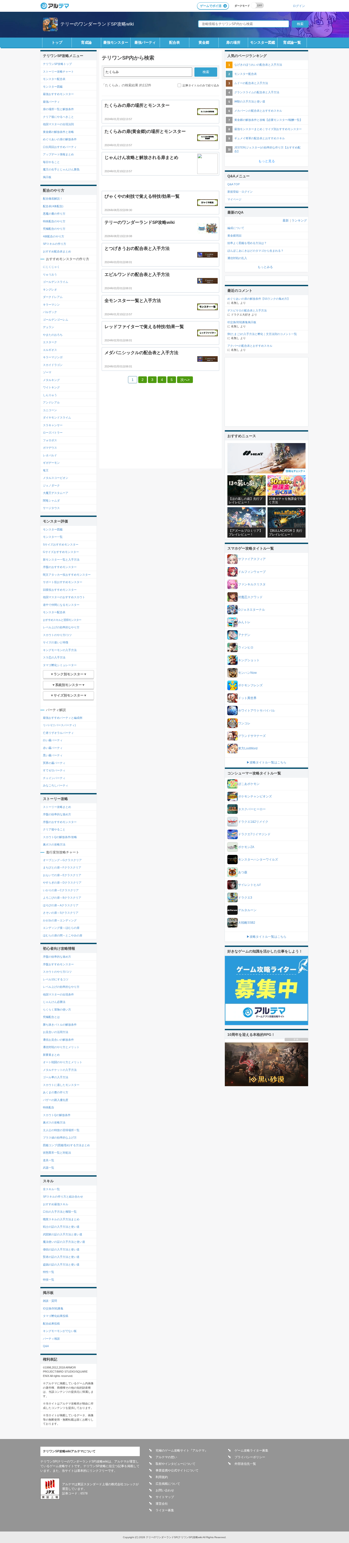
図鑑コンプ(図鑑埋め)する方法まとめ (66, 1145)
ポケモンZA (246, 847)
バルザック (50, 312)
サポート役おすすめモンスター (62, 582)
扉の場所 (233, 42)
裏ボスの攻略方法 (54, 844)
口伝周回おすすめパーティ (60, 146)
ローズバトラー (53, 432)
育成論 (86, 42)
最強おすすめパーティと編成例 (62, 717)
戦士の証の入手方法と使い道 (61, 1226)
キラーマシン (51, 304)
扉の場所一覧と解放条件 (58, 109)
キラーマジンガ (53, 357)
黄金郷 (204, 42)
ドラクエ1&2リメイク (253, 821)
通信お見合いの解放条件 (58, 1039)
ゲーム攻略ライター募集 (251, 1450)
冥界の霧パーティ (54, 762)
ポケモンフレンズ (250, 685)
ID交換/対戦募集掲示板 (241, 322)
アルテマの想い (166, 1457)
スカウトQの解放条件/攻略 (60, 837)
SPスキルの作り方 (54, 243)
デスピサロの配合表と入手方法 (247, 310)
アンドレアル (51, 402)
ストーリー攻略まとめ (57, 806)
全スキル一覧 (51, 1189)
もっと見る (266, 161)
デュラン (48, 327)
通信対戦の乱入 (237, 258)
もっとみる (265, 267)
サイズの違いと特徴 (55, 642)
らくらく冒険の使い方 (57, 1009)
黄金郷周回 (234, 235)
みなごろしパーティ (55, 785)
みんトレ (244, 622)
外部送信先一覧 (245, 1464)
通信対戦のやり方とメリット (61, 1047)
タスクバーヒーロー (252, 809)
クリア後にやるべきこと (58, 116)
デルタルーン (247, 910)
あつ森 (242, 872)
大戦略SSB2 (246, 922)
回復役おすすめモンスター (60, 589)
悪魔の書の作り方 (54, 213)
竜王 (46, 470)
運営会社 (162, 1503)
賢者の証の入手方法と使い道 (61, 1256)
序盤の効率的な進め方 (57, 814)
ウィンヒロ (245, 647)
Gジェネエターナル (251, 609)
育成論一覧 (292, 42)
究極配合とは (51, 1016)
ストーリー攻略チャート (58, 71)
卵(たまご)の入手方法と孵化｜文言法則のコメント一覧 (262, 333)
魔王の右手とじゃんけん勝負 (61, 169)
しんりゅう (50, 395)
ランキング (299, 220)
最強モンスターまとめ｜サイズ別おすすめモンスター (268, 129)
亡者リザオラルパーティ (58, 732)
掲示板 (47, 177)
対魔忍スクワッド (250, 597)
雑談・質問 (50, 1300)
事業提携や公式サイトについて (177, 1470)
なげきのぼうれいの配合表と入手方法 (258, 64)
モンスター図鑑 (262, 42)
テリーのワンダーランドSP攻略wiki (97, 24)
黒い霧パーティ (53, 755)
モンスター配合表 (54, 78)
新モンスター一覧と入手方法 (61, 559)
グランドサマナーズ (252, 736)
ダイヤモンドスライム (57, 417)
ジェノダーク (51, 485)
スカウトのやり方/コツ (57, 634)
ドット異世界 (247, 698)
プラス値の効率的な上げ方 (60, 1137)
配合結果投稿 (51, 1323)
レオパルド (50, 455)
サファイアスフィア (252, 559)
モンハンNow (247, 673)
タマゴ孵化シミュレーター (60, 665)
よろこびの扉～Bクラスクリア (62, 897)
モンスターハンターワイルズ (258, 859)
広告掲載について (168, 1484)
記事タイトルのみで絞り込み (201, 85)
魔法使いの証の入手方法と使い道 (64, 1241)
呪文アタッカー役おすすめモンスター (67, 574)
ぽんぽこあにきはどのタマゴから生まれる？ (255, 250)
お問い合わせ (165, 1490)
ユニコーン (50, 410)
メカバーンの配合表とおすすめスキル (258, 110)
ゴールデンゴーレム (55, 319)
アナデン (244, 635)
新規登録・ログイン (240, 191)
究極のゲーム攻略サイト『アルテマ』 (182, 1450)
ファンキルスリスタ (252, 584)
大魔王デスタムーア (55, 492)
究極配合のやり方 (54, 228)
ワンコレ (244, 723)
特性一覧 (48, 1271)
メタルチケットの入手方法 (60, 1069)
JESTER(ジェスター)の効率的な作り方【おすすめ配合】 (267, 149)
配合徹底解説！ (53, 198)
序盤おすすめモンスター (58, 964)
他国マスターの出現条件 (58, 994)
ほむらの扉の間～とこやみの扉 (62, 935)
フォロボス (50, 440)
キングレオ (50, 289)
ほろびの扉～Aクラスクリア (60, 905)
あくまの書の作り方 (55, 1092)
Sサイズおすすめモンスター (60, 544)
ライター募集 (165, 1510)
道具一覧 (48, 1160)
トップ (57, 42)
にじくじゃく (51, 266)
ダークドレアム (53, 296)
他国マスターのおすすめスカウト (64, 597)
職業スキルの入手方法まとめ (61, 1219)
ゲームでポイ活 (211, 6)
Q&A (46, 1346)
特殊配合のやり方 (54, 221)
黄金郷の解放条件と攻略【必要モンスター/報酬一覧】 (268, 119)
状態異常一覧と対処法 (57, 1152)
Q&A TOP (233, 184)
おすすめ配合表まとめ (57, 251)
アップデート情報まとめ (58, 154)
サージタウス (51, 507)
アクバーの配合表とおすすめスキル (249, 345)
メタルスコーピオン (55, 477)
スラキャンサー (53, 425)
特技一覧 (48, 1279)
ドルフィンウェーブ (252, 572)
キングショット (249, 660)
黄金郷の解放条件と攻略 (58, 131)
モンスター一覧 (53, 536)
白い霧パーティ (53, 740)
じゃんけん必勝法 (54, 1001)
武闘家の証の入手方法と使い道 (62, 1234)
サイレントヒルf (249, 885)
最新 (286, 220)
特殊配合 (48, 1107)
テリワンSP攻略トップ (57, 63)
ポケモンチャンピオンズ (255, 796)
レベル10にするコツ (55, 979)
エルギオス (50, 349)
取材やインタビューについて (175, 1464)
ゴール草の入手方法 (55, 1077)
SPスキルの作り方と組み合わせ (63, 1196)
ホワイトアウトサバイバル (256, 710)
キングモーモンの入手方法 (60, 650)
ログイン (299, 5)
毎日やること (51, 162)
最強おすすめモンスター (58, 94)
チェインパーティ (54, 778)
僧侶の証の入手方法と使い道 (61, 1249)
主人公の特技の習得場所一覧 (61, 1130)
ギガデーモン (51, 462)
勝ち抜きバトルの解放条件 (60, 1024)
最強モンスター (115, 42)
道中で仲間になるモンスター (61, 604)
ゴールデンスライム (55, 281)
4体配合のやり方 (53, 236)
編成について (235, 227)
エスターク (50, 342)
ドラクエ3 (245, 897)
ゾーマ (47, 372)
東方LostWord (248, 748)
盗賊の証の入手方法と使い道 (61, 1264)
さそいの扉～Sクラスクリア (60, 912)
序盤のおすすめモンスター (60, 567)
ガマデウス (50, 447)
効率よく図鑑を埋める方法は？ (247, 243)
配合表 (174, 42)
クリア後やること (54, 829)
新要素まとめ (51, 1054)
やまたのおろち (53, 334)
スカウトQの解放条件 (57, 1115)
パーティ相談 (51, 1338)
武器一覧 (48, 1167)
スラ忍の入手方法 (54, 657)
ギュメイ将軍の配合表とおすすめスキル (259, 138)
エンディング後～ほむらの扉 (61, 927)
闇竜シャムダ (51, 500)
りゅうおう (50, 274)
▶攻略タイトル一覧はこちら (266, 762)
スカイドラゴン (53, 364)
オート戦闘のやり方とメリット (62, 1062)
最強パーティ (145, 42)
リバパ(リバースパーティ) (59, 725)
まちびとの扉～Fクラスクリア (62, 867)
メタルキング (51, 379)
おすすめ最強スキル (55, 1204)
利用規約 (162, 1477)
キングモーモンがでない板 (60, 1330)
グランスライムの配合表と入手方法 (256, 92)
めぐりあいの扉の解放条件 (60, 139)
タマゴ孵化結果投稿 (55, 1315)
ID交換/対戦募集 (53, 1308)
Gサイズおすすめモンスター (61, 551)
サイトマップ (165, 1497)
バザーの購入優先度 (55, 1099)
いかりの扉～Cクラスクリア (61, 890)
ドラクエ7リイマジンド (254, 834)
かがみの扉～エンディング (60, 920)
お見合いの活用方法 (55, 1032)
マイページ (234, 199)
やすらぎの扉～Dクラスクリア (62, 882)
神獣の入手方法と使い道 (249, 101)
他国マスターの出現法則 (58, 124)
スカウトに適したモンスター (61, 1084)
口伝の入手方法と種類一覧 (60, 1211)
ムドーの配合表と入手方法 (251, 83)
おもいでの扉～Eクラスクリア (62, 875)
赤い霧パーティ (53, 747)
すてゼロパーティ (54, 770)
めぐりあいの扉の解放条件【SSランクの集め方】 (258, 298)
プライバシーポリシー (250, 1457)
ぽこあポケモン (249, 784)
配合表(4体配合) (53, 206)
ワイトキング (51, 387)
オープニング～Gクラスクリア (62, 860)
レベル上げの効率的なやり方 (61, 627)
